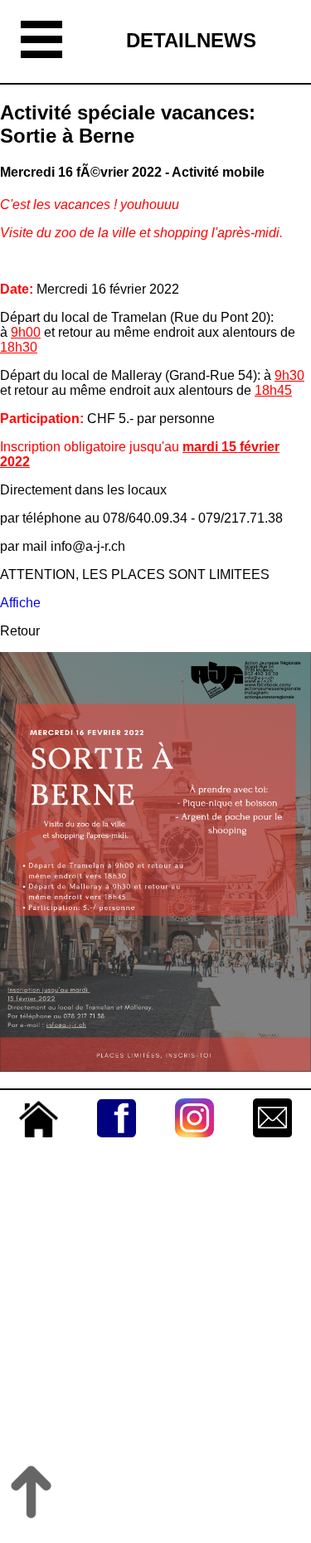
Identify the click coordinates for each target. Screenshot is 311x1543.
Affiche (20, 603)
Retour (20, 631)
